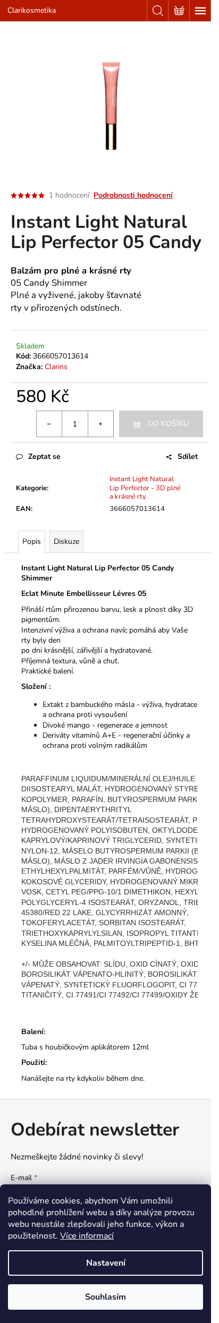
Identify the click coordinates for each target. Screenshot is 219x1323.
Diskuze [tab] (66, 541)
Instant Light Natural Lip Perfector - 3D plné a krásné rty (145, 488)
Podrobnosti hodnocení (133, 195)
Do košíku (168, 424)
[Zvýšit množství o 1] (100, 424)
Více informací (87, 1236)
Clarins (56, 367)
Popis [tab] (31, 541)
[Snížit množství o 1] (49, 424)
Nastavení (105, 1263)
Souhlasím (105, 1297)
